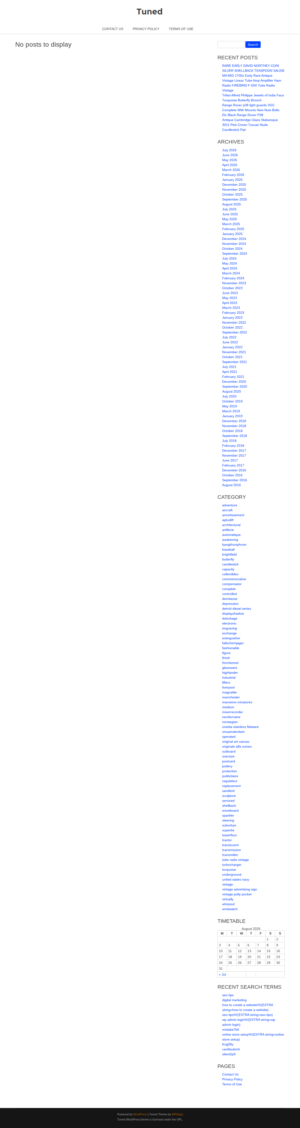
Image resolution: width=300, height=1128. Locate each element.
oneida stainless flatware (240, 727)
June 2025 (230, 214)
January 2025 (232, 234)
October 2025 (232, 194)
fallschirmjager (233, 643)
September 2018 (234, 436)
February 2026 (233, 175)
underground (231, 874)
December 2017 (234, 450)
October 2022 (232, 327)
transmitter (230, 855)
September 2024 (234, 253)
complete (229, 589)
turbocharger (231, 865)
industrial (229, 677)
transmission (231, 850)
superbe (228, 830)
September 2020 (234, 386)
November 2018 (234, 426)
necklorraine (231, 717)
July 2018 (229, 441)
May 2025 (229, 219)
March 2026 (231, 170)
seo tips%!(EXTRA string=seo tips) (247, 1015)
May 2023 (229, 298)
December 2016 (234, 470)
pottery (227, 766)
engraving (229, 628)
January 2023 (232, 317)
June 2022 (230, 342)
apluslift (227, 520)
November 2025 (234, 189)
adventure (229, 505)
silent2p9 (229, 1054)
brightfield (229, 554)
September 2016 (234, 480)
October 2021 (232, 357)
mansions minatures (237, 702)
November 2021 (234, 352)
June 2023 (230, 293)
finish (226, 658)
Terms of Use (181, 29)
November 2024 (234, 244)
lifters (226, 682)
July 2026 (229, 150)
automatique (231, 535)
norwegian (230, 722)
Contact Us (112, 29)
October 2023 (232, 288)
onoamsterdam (233, 732)
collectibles (230, 574)
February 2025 (233, 229)
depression (230, 604)
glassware (229, 668)
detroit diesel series (236, 608)
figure (226, 653)
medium (228, 707)
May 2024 (229, 263)
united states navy (235, 879)
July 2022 (229, 337)
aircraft (227, 510)
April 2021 (229, 372)
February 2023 (233, 312)
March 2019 (231, 411)
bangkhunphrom (234, 544)
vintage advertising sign (239, 889)
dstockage (229, 618)
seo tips (228, 995)
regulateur (229, 781)
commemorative (234, 579)
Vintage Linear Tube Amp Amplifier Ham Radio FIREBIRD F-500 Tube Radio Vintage (251, 85)
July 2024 (229, 258)
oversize (228, 756)
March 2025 (231, 224)
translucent (230, 845)
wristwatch (230, 909)
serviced (228, 800)
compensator (232, 584)
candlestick (230, 564)
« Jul (222, 974)
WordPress (140, 1114)
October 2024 (232, 248)
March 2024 (231, 273)
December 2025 (234, 184)
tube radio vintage (235, 860)
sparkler (228, 815)
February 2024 (233, 278)
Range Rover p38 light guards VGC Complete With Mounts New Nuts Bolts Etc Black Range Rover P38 (250, 110)
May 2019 (229, 406)
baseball (228, 549)
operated (229, 736)
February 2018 (233, 445)
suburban (229, 825)
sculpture (229, 796)
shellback (229, 805)
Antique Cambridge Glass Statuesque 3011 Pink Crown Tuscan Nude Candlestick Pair (250, 125)
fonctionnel (230, 663)
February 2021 (233, 377)
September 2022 (234, 332)
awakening (230, 539)
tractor (227, 840)
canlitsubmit (231, 1049)
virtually (227, 899)
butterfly (228, 559)
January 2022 (232, 347)
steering (228, 820)
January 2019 (232, 416)
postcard (228, 761)
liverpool (228, 687)
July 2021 (229, 367)
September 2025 (234, 199)
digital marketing (234, 1000)
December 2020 (234, 381)
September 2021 (234, 362)
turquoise (229, 869)
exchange (229, 633)
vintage (227, 884)
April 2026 (229, 165)
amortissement (233, 515)
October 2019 (232, 401)
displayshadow (233, 613)
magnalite (229, 692)
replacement (231, 786)
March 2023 (231, 308)
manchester (231, 697)
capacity (228, 569)
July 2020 (229, 396)
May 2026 (229, 160)
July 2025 (229, 209)
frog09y (227, 1044)
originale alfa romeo (237, 746)
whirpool (228, 904)
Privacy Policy (146, 29)
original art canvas (235, 741)
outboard (229, 751)
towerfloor (229, 835)
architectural (231, 525)
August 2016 (231, 485)
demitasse (229, 599)
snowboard (230, 810)
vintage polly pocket (236, 894)
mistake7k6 (230, 1029)
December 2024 (234, 239)
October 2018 (232, 431)
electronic (229, 623)
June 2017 (230, 460)
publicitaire (230, 776)
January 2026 (232, 180)
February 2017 (233, 465)
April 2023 (229, 303)
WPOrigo (177, 1114)
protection (229, 771)
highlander (230, 672)
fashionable (230, 648)
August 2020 (231, 391)
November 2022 (234, 322)
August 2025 (231, 204)
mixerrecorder (232, 712)
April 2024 (229, 268)
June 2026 (230, 155)
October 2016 (232, 475)
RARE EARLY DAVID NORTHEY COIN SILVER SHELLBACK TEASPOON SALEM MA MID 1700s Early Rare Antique (253, 70)
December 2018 (234, 421)
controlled (229, 594)
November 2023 (234, 283)
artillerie (228, 530)
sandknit (228, 791)
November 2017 (234, 455)
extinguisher (231, 638)
